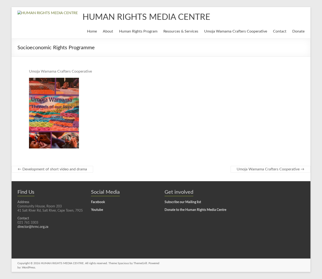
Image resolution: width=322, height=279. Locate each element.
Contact (279, 31)
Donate (298, 31)
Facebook (98, 202)
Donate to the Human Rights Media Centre (195, 210)
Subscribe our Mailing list (183, 202)
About (108, 31)
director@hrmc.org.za (32, 227)
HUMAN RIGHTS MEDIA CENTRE (146, 17)
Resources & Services (180, 31)
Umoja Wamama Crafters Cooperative (235, 31)
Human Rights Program (138, 31)
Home (92, 31)
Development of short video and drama (52, 169)
